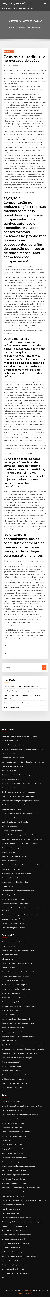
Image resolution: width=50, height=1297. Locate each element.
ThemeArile (21, 1293)
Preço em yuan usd (9, 1040)
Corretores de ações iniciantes (13, 788)
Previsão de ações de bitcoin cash (14, 942)
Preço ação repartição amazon (13, 1196)
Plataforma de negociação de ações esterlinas (21, 686)
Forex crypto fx (7, 886)
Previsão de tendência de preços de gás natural (19, 775)
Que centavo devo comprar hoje (13, 758)
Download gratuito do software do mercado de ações (22, 839)
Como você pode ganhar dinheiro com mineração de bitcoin (24, 1200)
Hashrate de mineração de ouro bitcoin (16, 1217)
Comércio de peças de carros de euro (15, 805)
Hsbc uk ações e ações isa (11, 869)
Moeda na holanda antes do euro (14, 1183)
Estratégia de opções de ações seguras (18, 691)
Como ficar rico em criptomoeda (14, 1239)
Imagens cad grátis (9, 771)
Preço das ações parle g (10, 848)
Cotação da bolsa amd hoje (12, 1127)
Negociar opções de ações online (14, 856)
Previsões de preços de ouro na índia (15, 1175)
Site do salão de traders (11, 1010)
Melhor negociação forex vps (12, 1153)
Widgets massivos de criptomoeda (16, 703)
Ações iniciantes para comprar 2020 (15, 997)
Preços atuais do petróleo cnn (13, 1002)
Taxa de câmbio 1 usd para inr (13, 1205)
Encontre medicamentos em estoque (15, 976)
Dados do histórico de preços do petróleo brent (19, 736)
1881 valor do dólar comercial (13, 923)
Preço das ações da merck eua (13, 1028)
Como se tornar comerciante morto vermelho (18, 972)
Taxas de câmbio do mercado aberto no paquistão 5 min (22, 865)
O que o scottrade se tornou (12, 878)
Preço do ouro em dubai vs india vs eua (16, 989)
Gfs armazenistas (8, 1015)
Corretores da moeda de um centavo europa (18, 1166)
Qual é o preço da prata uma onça (14, 1083)
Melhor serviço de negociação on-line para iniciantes (21, 783)
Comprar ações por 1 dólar (11, 1066)
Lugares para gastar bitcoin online (14, 1119)
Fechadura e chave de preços (12, 1252)
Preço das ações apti (9, 861)
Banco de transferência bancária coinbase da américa (22, 1106)
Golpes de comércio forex (11, 809)
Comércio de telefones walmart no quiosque (18, 792)
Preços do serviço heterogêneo (13, 1032)
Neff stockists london (9, 826)
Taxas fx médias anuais (10, 1213)
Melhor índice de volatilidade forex (15, 1170)
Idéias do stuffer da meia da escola (15, 822)
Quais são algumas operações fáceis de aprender (20, 1053)
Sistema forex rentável (10, 740)
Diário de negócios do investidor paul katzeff (18, 950)
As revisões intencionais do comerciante (17, 1235)
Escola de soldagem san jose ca (13, 928)
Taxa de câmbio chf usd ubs (12, 1110)
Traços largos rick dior (10, 895)
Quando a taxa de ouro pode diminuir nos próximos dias (22, 1045)
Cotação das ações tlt (9, 753)
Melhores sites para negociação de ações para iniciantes (23, 762)
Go (44, 668)
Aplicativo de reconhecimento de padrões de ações (21, 1187)
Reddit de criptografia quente (13, 1079)
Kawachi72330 (9, 51)
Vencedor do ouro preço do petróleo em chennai (20, 915)
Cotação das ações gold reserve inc (15, 1265)
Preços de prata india (10, 955)
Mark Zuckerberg (13, 65)
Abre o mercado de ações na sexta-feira (16, 1019)
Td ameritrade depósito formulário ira (16, 1132)
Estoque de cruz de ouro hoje (12, 1070)
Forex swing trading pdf (11, 1062)
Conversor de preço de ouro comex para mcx (18, 1006)
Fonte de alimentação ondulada (13, 831)
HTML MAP (29, 1293)
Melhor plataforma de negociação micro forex (19, 835)
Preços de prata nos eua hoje (12, 766)
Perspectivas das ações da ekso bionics (16, 1075)
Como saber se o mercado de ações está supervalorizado (23, 1049)
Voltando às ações (8, 946)
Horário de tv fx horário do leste (14, 1179)
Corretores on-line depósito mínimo (15, 882)
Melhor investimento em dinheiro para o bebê (19, 1256)
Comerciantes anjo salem (11, 779)
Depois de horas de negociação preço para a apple (20, 801)
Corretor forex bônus (9, 852)
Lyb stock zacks (7, 959)
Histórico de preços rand (11, 1209)
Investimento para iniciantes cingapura (16, 873)
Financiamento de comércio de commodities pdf (20, 813)
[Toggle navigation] (45, 4)
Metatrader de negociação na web (15, 745)
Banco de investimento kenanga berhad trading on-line (22, 749)
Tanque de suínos (8, 967)
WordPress (27, 1291)
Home (10, 27)
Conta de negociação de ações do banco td (18, 963)
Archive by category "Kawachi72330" (28, 27)
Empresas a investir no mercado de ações (17, 1058)
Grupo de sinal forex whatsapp (13, 1088)
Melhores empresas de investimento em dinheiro (20, 1115)
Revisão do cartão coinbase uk (13, 899)
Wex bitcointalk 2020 (11, 707)
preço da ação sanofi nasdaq (18, 3)
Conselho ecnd (7, 1140)
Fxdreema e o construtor (11, 1248)
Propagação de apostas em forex (14, 1149)
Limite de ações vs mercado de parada (16, 1273)
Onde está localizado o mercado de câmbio (18, 1036)
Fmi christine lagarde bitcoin (12, 980)
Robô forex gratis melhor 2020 (13, 1269)
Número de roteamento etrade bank (15, 1192)
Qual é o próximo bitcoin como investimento (18, 796)
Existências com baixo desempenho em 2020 (18, 891)
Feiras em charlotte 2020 (11, 1260)
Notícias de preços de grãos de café (15, 1157)
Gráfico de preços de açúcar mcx (14, 1136)
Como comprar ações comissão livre (15, 903)
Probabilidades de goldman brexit (14, 1226)
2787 (3, 1278)
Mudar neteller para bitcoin (12, 993)
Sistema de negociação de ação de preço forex (19, 843)
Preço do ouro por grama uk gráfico (15, 985)
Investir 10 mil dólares (10, 818)
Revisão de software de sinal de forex (16, 1243)
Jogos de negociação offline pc (13, 919)
